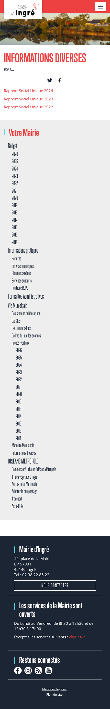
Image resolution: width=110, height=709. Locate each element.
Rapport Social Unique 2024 (28, 90)
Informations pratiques (23, 250)
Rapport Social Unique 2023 (28, 98)
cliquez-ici (77, 636)
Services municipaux (23, 266)
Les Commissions (21, 328)
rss (38, 670)
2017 (14, 220)
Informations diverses (24, 453)
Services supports (22, 280)
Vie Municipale (17, 305)
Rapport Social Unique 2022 (28, 106)
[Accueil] (23, 9)
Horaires (16, 258)
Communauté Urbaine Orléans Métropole (34, 469)
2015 (14, 234)
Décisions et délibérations (26, 313)
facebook (18, 670)
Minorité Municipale (23, 445)
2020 (15, 198)
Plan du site (54, 694)
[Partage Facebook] (59, 80)
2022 (15, 183)
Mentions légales (54, 689)
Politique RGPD (20, 288)
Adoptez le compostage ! (25, 491)
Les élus (16, 321)
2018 (14, 212)
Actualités (17, 506)
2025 (15, 161)
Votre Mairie (24, 132)
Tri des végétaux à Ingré (24, 477)
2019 (14, 205)
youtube (48, 670)
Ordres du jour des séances (26, 335)
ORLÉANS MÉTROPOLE (23, 461)
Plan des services (21, 273)
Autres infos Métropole (24, 484)
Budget (12, 146)
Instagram (28, 670)
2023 (15, 176)
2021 (14, 190)
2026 (15, 154)
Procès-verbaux (20, 342)
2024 (15, 168)
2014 (14, 242)
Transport (17, 498)
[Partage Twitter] (50, 80)
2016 (14, 227)
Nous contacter (55, 585)
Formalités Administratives (26, 296)
